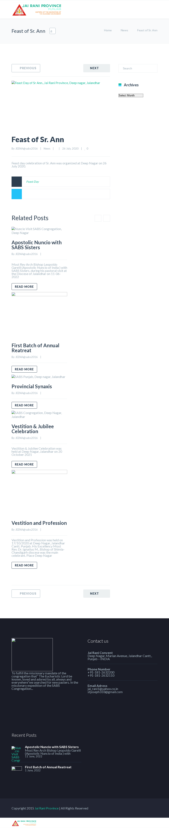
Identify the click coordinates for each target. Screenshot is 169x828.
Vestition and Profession (39, 523)
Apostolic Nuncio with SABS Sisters (37, 244)
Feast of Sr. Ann (38, 139)
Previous (28, 68)
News (124, 30)
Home (108, 30)
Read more (24, 286)
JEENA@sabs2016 (26, 148)
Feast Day (32, 181)
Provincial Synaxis (32, 386)
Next (94, 68)
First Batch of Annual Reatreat (35, 347)
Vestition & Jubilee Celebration (33, 428)
